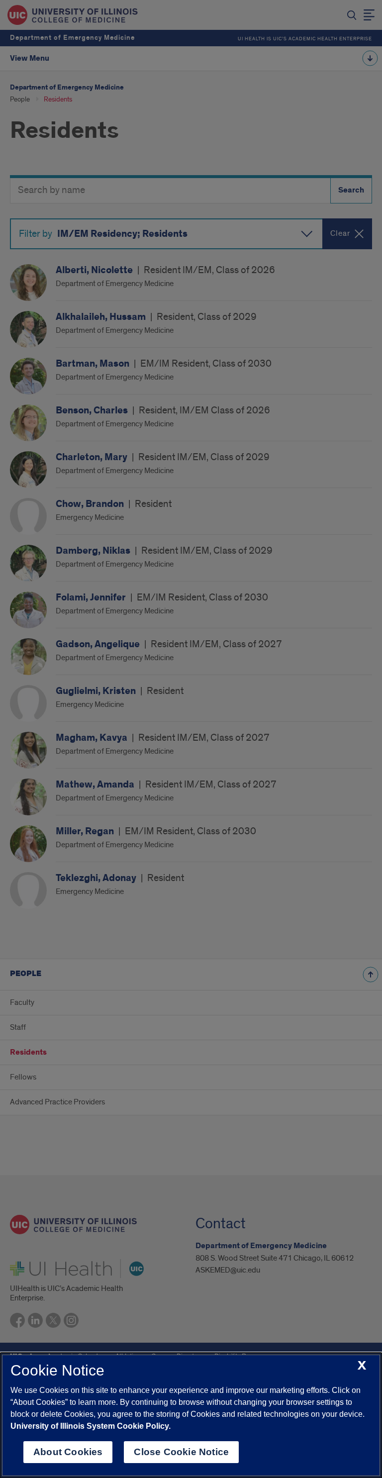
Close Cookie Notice (181, 1452)
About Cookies (67, 1452)
